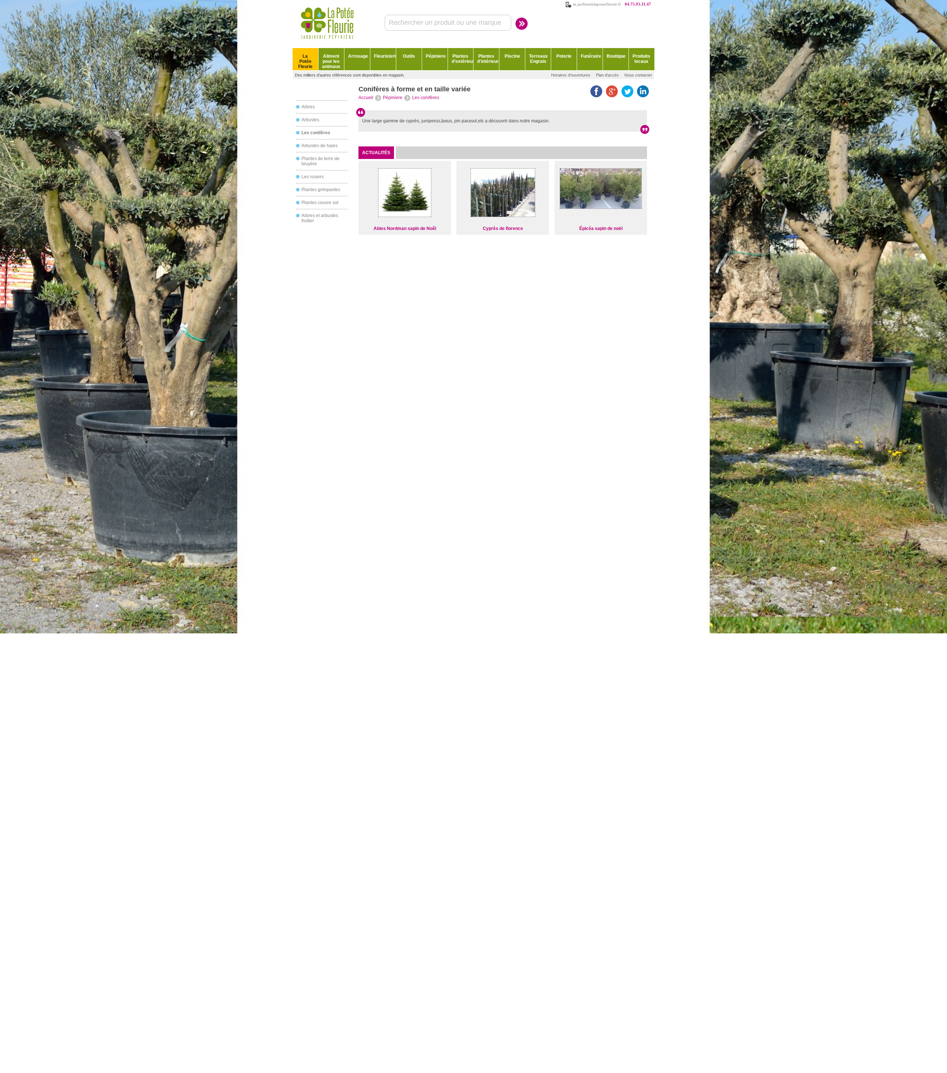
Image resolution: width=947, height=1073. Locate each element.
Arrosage (358, 56)
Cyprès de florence (503, 228)
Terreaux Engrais (538, 59)
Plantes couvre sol (319, 202)
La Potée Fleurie (305, 61)
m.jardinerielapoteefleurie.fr (597, 4)
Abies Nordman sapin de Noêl (405, 228)
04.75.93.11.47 (638, 4)
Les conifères (315, 132)
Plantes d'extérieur (463, 59)
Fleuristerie (385, 56)
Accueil (365, 97)
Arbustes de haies (319, 145)
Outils (409, 56)
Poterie (564, 56)
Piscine (512, 56)
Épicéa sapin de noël (601, 228)
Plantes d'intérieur (488, 59)
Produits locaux (641, 59)
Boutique (616, 56)
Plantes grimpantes (320, 189)
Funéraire (591, 56)
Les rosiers (312, 176)
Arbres (308, 106)
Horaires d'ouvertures (570, 75)
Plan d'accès (607, 75)
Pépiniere (436, 56)
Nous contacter (638, 75)
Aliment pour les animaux (331, 61)
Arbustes (310, 119)
